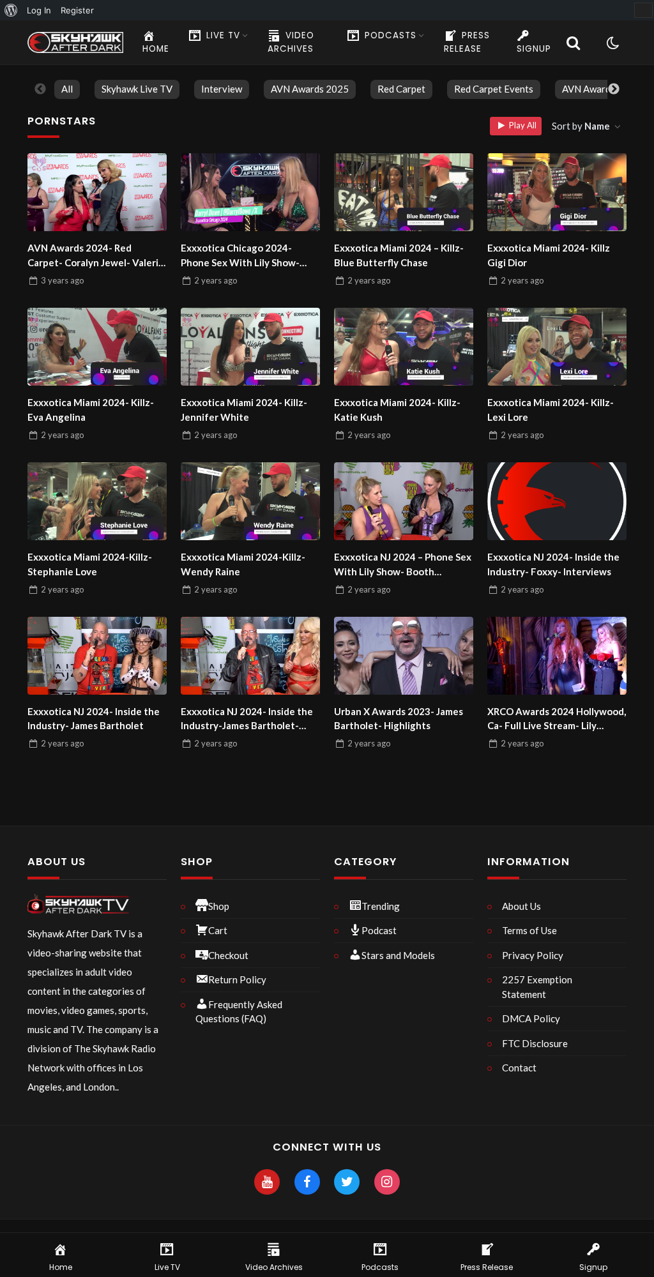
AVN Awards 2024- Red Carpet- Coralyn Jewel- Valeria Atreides (95, 255)
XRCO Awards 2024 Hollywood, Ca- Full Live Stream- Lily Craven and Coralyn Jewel (556, 719)
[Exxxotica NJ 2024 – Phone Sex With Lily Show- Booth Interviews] (403, 501)
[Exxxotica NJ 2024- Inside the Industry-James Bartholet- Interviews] (250, 656)
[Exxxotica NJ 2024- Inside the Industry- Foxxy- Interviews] (557, 501)
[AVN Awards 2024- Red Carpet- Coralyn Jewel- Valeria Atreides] (97, 192)
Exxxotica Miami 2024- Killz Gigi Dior (548, 255)
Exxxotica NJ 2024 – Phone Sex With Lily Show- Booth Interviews (402, 564)
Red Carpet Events (493, 88)
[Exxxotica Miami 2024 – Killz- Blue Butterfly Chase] (403, 192)
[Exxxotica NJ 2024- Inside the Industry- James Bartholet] (97, 656)
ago (62, 280)
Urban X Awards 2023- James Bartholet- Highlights (398, 719)
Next (613, 89)
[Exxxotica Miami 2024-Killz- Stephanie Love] (97, 501)
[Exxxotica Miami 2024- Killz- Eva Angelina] (97, 347)
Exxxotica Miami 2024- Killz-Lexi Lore (550, 410)
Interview (221, 88)
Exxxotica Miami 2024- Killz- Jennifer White (244, 410)
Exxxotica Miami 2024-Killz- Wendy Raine (243, 564)
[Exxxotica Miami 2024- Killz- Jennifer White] (250, 347)
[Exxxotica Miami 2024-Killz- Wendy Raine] (250, 501)
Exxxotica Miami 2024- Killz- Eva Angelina (90, 410)
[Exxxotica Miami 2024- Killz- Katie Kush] (403, 347)
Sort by (581, 126)
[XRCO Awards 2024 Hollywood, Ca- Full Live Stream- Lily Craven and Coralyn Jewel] (557, 656)
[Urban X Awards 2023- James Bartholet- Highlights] (403, 656)
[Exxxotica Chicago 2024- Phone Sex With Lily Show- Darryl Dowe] (250, 192)
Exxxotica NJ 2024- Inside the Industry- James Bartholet (93, 719)
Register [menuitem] (77, 10)
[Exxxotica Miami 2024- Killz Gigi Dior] (557, 192)
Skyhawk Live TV (137, 88)
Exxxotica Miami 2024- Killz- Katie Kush (397, 410)
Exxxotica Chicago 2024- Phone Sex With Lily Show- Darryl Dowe (240, 255)
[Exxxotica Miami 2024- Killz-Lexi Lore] (557, 347)
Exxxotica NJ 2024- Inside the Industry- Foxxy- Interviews (553, 564)
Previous (40, 89)
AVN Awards (588, 88)
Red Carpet (401, 88)
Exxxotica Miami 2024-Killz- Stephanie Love (89, 564)
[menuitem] (11, 10)
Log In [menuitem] (39, 10)
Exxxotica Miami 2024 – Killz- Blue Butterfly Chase (399, 255)
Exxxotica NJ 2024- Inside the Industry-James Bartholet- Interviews (247, 719)
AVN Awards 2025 (310, 88)
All (67, 88)
